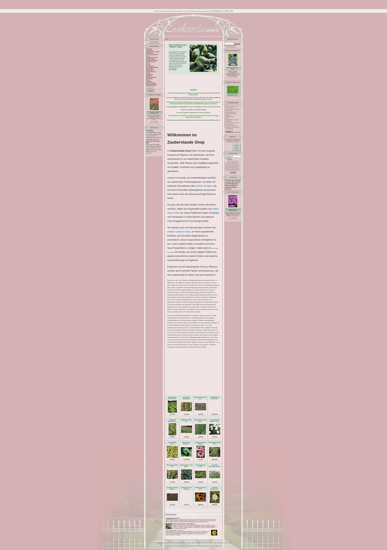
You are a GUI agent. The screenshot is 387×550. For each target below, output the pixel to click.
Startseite (166, 36)
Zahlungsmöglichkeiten (231, 112)
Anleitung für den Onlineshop (233, 109)
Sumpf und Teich (151, 61)
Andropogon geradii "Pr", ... (173, 518)
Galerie (227, 118)
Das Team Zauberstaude (231, 125)
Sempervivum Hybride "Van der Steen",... (184, 524)
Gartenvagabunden (151, 84)
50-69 (236, 147)
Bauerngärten (150, 69)
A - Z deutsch (150, 91)
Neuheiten (149, 49)
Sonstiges (149, 81)
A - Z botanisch (150, 90)
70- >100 (236, 149)
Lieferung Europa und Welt (232, 122)
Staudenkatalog (229, 124)
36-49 (236, 145)
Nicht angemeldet (154, 41)
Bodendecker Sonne (152, 57)
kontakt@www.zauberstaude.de (201, 545)
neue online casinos (213, 337)
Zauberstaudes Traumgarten (232, 119)
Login (150, 43)
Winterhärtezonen (230, 116)
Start (167, 39)
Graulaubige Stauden (152, 67)
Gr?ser (148, 63)
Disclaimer (228, 115)
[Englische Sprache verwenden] (227, 36)
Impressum (220, 36)
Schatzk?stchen (150, 85)
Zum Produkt (172, 69)
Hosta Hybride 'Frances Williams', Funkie (178, 46)
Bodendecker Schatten (152, 52)
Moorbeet (149, 76)
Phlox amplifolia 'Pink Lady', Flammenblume (232, 209)
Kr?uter (148, 64)
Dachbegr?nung (150, 71)
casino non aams (204, 186)
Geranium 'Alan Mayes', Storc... (233, 68)
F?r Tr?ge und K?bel (152, 54)
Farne (147, 56)
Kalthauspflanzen (151, 77)
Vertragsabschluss (230, 107)
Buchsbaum (149, 74)
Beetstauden (149, 50)
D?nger (148, 73)
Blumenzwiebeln (151, 83)
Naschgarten (150, 66)
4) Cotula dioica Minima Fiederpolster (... (233, 98)
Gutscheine (149, 78)
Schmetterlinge (150, 59)
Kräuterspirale (229, 110)
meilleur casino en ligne (178, 231)
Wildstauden (149, 70)
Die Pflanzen (229, 121)
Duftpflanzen (149, 53)
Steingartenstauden (151, 60)
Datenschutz (176, 36)
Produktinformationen (231, 113)
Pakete (148, 80)
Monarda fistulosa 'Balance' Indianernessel (154, 112)
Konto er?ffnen (156, 43)
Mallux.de (217, 545)
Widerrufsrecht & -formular (232, 106)
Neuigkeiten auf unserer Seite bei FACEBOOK (232, 128)
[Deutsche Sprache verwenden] (226, 36)
